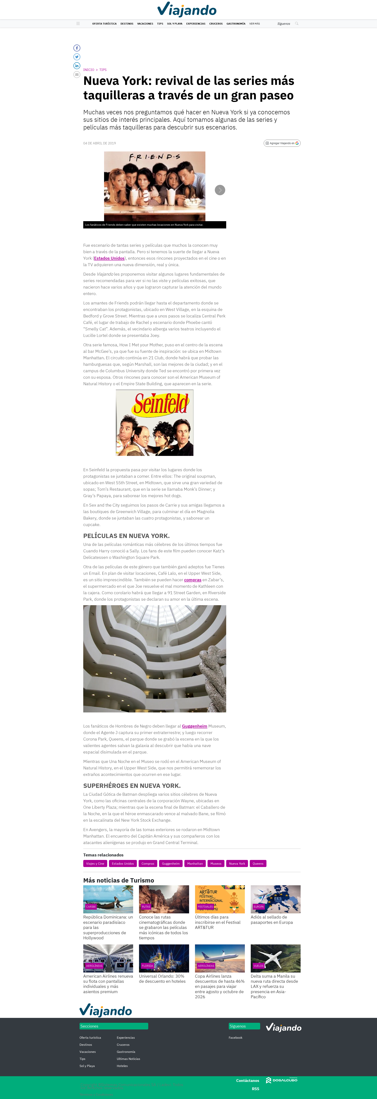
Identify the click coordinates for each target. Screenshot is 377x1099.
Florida (147, 966)
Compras (148, 863)
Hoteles (122, 1066)
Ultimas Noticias (128, 1059)
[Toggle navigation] (77, 24)
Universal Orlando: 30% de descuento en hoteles (162, 978)
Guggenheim (194, 726)
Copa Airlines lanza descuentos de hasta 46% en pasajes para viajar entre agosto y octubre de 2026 (220, 986)
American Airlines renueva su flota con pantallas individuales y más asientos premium (108, 983)
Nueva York (237, 863)
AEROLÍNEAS (94, 966)
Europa (259, 906)
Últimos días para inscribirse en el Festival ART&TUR (218, 922)
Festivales (205, 906)
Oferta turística (104, 23)
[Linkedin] (76, 65)
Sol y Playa (174, 23)
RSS (255, 1088)
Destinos (127, 23)
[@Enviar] (76, 74)
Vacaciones (145, 23)
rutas (146, 906)
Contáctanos (247, 1080)
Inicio (88, 70)
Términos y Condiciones (96, 1094)
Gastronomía (236, 23)
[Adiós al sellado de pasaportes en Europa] (276, 899)
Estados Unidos (109, 258)
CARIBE (91, 906)
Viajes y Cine (95, 863)
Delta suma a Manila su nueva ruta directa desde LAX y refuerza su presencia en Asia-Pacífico (274, 986)
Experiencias (195, 23)
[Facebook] (76, 48)
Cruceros (216, 23)
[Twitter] (76, 56)
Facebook (235, 1037)
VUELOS (259, 966)
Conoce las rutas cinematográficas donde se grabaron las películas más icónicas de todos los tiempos (163, 927)
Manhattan (195, 863)
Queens (258, 863)
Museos (215, 863)
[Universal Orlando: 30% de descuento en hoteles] (164, 958)
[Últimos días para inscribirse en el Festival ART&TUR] (220, 899)
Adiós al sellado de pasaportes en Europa (272, 919)
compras (192, 579)
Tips (160, 23)
